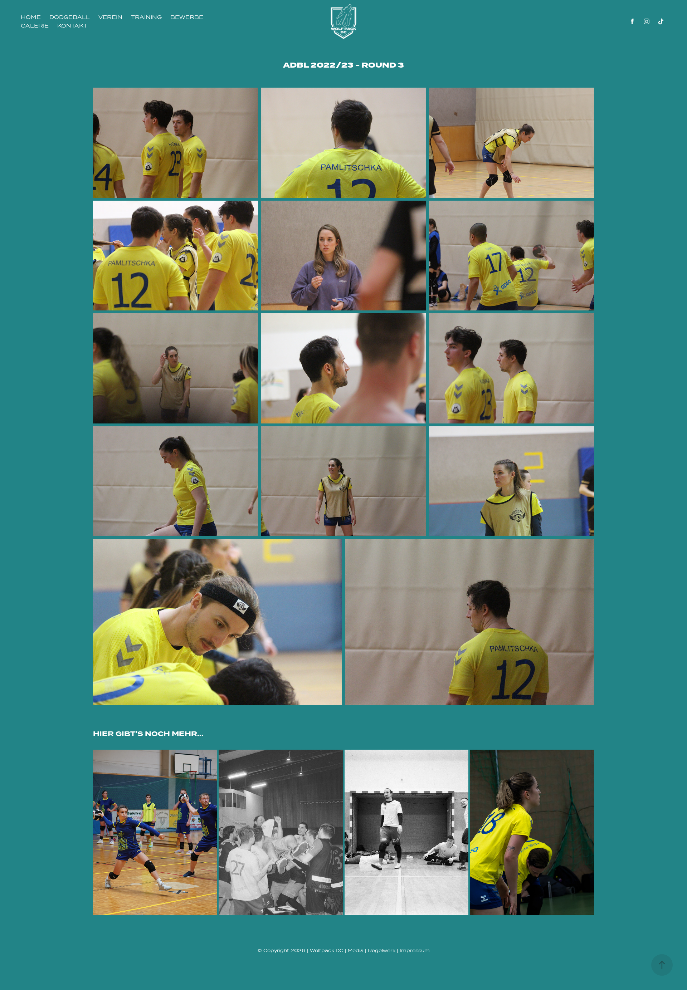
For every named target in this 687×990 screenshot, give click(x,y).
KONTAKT (72, 25)
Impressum (415, 950)
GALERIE (35, 25)
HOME (31, 17)
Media (356, 950)
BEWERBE (186, 17)
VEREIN (110, 17)
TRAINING (146, 17)
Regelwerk (381, 950)
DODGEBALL (69, 17)
